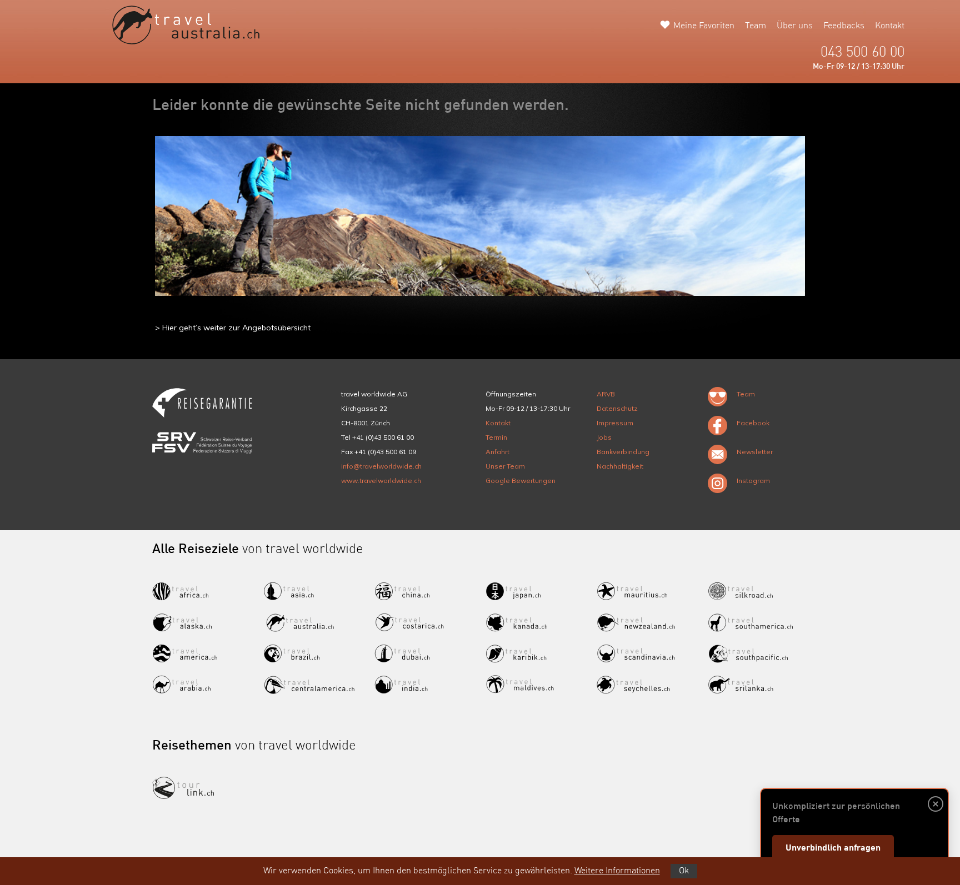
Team (755, 26)
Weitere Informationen (617, 871)
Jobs (604, 437)
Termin (496, 437)
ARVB (606, 394)
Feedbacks (843, 26)
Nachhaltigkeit (620, 466)
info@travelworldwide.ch (381, 466)
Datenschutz (617, 408)
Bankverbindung (623, 451)
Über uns (795, 26)
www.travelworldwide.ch (381, 480)
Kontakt (889, 26)
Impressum (615, 423)
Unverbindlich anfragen (833, 848)
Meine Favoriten (703, 26)
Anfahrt (497, 451)
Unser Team (505, 466)
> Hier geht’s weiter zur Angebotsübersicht (233, 328)
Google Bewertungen (521, 480)
